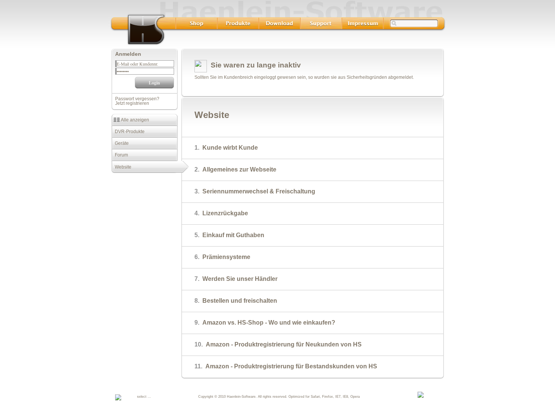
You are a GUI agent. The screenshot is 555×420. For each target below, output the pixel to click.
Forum (119, 155)
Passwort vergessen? (137, 98)
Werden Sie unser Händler (236, 279)
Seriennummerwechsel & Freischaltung (254, 191)
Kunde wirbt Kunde (226, 147)
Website (121, 167)
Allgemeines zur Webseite (235, 169)
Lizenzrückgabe (221, 213)
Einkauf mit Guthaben (229, 235)
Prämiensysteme (222, 257)
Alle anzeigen (134, 120)
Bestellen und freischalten (235, 300)
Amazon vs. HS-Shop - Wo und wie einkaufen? (264, 322)
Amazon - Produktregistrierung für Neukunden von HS (278, 344)
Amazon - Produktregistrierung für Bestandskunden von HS (285, 366)
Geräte (120, 143)
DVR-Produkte (128, 131)
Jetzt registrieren (132, 103)
